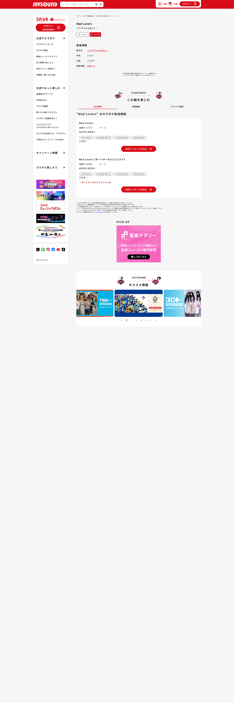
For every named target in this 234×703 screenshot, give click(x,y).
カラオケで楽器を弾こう (46, 118)
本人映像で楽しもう (44, 62)
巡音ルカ (91, 66)
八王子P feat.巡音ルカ (103, 16)
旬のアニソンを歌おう (45, 68)
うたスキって (59, 19)
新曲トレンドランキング (46, 56)
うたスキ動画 (42, 106)
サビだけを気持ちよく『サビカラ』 (51, 133)
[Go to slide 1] (121, 320)
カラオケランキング (44, 44)
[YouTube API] (100, 212)
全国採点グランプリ (44, 93)
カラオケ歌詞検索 (87, 16)
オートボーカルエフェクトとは (96, 182)
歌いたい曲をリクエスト (46, 112)
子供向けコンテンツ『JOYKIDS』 (50, 139)
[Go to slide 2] (126, 320)
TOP (77, 16)
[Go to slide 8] (155, 320)
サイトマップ (42, 260)
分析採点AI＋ (42, 100)
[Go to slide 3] (131, 320)
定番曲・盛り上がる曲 (45, 74)
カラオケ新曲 (42, 50)
